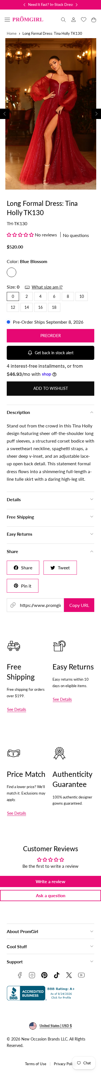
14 (26, 307)
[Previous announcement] (24, 4)
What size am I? (47, 286)
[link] (73, 20)
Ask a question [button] (50, 895)
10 (81, 296)
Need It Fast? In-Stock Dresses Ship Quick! (62, 4)
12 (13, 307)
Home (12, 33)
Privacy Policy (65, 1064)
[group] (50, 114)
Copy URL (79, 605)
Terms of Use (35, 1064)
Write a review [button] (50, 881)
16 (40, 307)
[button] (7, 20)
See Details (16, 709)
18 (54, 307)
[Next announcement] (76, 4)
